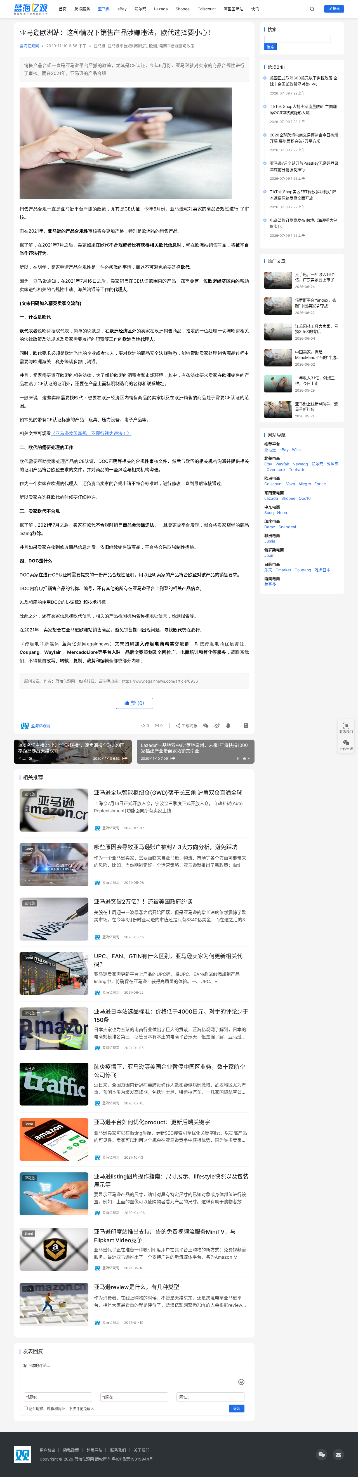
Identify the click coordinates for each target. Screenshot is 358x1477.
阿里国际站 (233, 8)
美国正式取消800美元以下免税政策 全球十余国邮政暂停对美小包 (303, 80)
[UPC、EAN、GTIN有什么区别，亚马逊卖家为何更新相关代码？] (54, 973)
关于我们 (141, 1450)
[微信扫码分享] (206, 726)
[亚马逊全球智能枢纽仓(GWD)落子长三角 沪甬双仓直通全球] (54, 810)
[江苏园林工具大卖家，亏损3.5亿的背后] (278, 332)
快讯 (255, 8)
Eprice (320, 483)
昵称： (33, 1397)
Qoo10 (305, 498)
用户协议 (47, 1450)
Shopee (183, 8)
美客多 (270, 584)
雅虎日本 (322, 569)
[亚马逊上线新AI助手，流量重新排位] (278, 409)
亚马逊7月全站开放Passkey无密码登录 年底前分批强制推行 (304, 166)
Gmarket (283, 569)
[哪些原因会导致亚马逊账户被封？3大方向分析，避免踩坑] (54, 864)
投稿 (336, 8)
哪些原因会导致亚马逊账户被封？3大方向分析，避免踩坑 (165, 847)
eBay (122, 8)
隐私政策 (71, 1450)
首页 (63, 8)
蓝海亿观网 (29, 45)
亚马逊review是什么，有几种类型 (136, 1287)
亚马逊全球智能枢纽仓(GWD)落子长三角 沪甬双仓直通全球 (168, 792)
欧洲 (153, 45)
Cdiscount (206, 8)
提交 (236, 1408)
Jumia (269, 541)
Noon (282, 512)
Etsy (268, 463)
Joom (269, 555)
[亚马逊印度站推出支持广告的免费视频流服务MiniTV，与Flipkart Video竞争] (54, 1249)
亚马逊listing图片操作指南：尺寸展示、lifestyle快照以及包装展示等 (171, 1180)
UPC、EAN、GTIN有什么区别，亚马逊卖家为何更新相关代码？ (168, 960)
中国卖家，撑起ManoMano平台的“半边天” (315, 357)
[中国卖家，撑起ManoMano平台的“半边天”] (278, 357)
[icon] (321, 1454)
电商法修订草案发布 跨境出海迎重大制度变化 (304, 223)
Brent (29, 958)
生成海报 (189, 725)
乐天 (268, 569)
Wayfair (282, 463)
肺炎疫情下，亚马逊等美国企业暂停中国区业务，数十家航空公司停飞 (169, 1071)
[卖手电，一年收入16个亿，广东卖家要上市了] (278, 280)
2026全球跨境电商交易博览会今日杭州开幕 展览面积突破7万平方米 (304, 137)
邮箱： (109, 1397)
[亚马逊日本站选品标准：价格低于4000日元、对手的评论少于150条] (54, 1028)
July (28, 1289)
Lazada (161, 8)
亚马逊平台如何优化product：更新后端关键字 (152, 1122)
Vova (290, 483)
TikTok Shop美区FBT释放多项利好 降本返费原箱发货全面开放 (303, 194)
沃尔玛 (140, 8)
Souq (269, 512)
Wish (296, 449)
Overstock (276, 469)
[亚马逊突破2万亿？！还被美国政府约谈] (54, 919)
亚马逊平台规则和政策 (127, 45)
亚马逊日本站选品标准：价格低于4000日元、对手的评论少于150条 (171, 1015)
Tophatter (298, 469)
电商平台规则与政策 (176, 45)
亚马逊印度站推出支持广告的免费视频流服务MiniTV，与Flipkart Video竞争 (165, 1236)
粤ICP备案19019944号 (132, 1459)
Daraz (269, 526)
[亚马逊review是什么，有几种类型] (54, 1304)
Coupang (303, 569)
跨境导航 (94, 1450)
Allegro (304, 483)
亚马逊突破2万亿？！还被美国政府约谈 (143, 901)
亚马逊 (104, 8)
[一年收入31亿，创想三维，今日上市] (278, 383)
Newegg (300, 463)
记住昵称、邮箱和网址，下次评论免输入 (61, 1408)
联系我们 (118, 1450)
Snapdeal (287, 526)
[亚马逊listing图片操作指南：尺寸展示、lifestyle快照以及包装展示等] (54, 1193)
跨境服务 (82, 8)
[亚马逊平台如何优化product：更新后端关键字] (54, 1139)
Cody (29, 849)
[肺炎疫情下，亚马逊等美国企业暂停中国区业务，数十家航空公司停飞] (54, 1084)
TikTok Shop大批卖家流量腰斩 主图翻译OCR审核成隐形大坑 (303, 109)
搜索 (272, 29)
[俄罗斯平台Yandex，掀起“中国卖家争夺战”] (278, 306)
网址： (185, 1397)
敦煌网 (332, 463)
